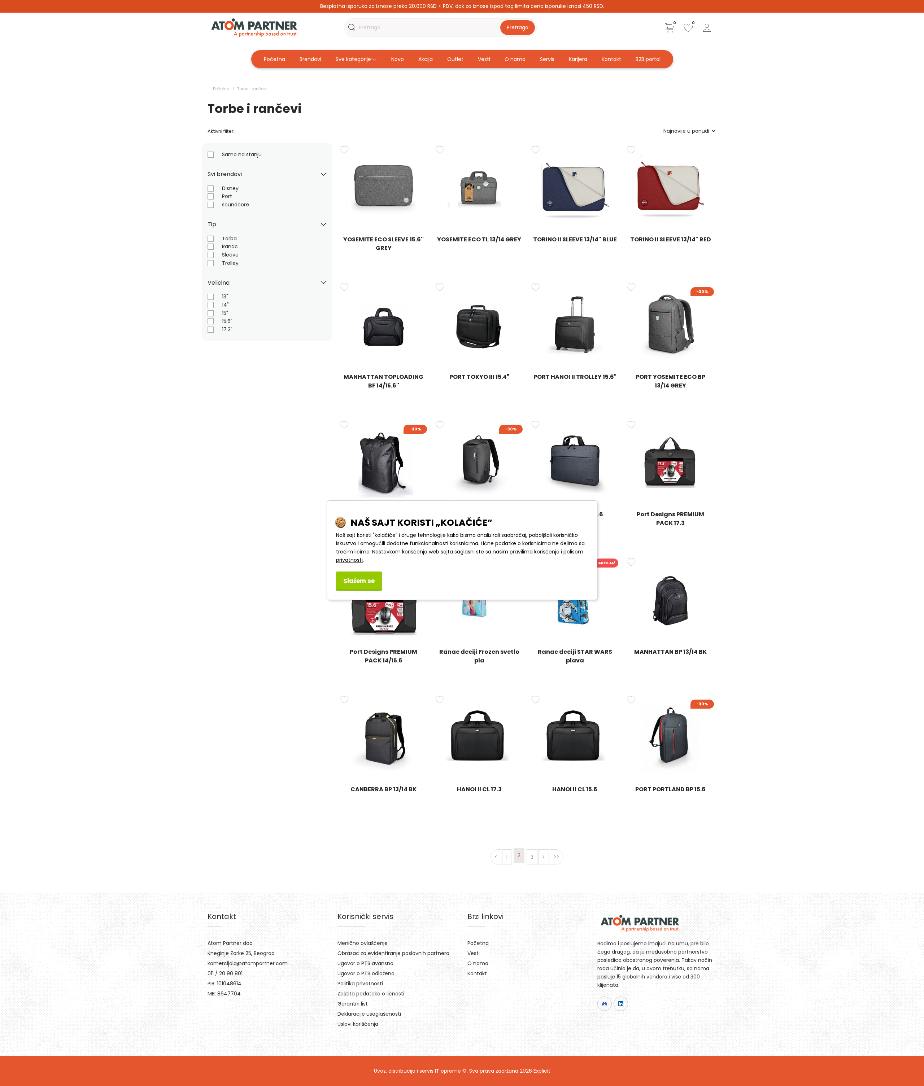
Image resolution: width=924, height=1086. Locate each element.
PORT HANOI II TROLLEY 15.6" (574, 377)
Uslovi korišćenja (357, 1024)
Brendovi (310, 59)
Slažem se (359, 581)
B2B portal (648, 59)
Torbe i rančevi (252, 89)
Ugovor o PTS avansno (365, 963)
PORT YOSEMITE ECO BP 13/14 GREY (670, 381)
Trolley (230, 263)
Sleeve (230, 254)
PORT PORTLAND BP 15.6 (670, 789)
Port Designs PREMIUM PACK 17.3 (670, 518)
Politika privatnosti (360, 983)
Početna (274, 59)
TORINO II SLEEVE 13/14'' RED (670, 239)
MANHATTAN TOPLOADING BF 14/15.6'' (383, 381)
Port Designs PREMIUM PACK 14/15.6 (383, 656)
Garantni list (352, 1003)
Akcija (425, 59)
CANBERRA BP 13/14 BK (383, 789)
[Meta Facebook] (604, 1004)
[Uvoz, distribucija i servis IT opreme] (254, 27)
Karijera (578, 59)
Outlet (455, 59)
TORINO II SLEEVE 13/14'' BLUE (575, 239)
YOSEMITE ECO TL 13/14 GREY (479, 239)
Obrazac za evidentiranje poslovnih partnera (393, 953)
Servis (547, 59)
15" (225, 313)
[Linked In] (621, 1004)
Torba (229, 238)
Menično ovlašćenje (362, 943)
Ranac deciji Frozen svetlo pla (479, 656)
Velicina (219, 283)
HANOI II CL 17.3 (479, 789)
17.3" (227, 329)
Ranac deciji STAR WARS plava (575, 656)
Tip (212, 224)
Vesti (484, 59)
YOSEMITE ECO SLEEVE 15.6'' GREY (383, 243)
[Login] (707, 27)
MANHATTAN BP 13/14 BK (670, 652)
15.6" (227, 321)
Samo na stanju (242, 154)
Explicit (541, 1070)
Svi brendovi (225, 174)
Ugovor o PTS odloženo (366, 973)
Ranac (230, 246)
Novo (397, 59)
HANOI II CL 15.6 (574, 789)
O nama (515, 59)
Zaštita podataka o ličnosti (370, 993)
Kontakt (611, 59)
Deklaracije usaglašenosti (369, 1013)
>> (556, 857)
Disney (230, 188)
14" (225, 304)
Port (227, 196)
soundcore (235, 204)
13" (225, 296)
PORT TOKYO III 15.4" (479, 377)
